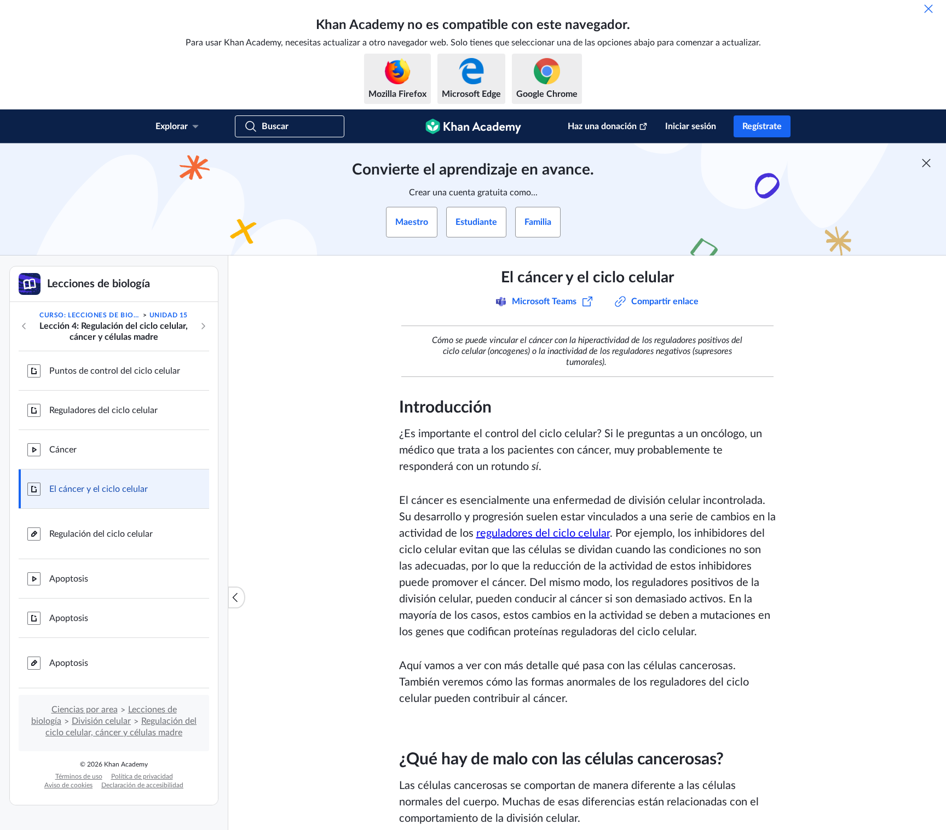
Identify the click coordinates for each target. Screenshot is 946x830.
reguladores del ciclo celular (543, 533)
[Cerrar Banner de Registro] (926, 163)
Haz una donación (602, 126)
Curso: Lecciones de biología (90, 315)
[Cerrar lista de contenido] (236, 597)
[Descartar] (928, 9)
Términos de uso (78, 776)
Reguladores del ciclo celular (103, 410)
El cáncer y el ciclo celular (98, 489)
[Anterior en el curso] (24, 326)
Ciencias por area (84, 709)
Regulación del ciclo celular (101, 534)
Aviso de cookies (68, 785)
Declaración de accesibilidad (142, 785)
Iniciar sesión (690, 126)
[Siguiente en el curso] (203, 326)
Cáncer (63, 449)
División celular (101, 721)
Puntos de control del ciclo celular (114, 371)
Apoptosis (68, 578)
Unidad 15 (168, 315)
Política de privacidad (142, 776)
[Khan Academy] (473, 126)
